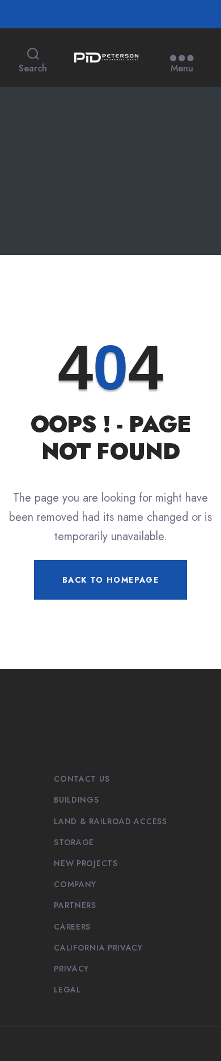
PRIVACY (71, 968)
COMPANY (75, 884)
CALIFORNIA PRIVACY (98, 947)
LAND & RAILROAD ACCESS (110, 821)
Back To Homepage (110, 579)
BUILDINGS (76, 799)
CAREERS (72, 926)
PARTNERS (75, 905)
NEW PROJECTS (85, 863)
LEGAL (67, 989)
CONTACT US (81, 778)
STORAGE (74, 842)
